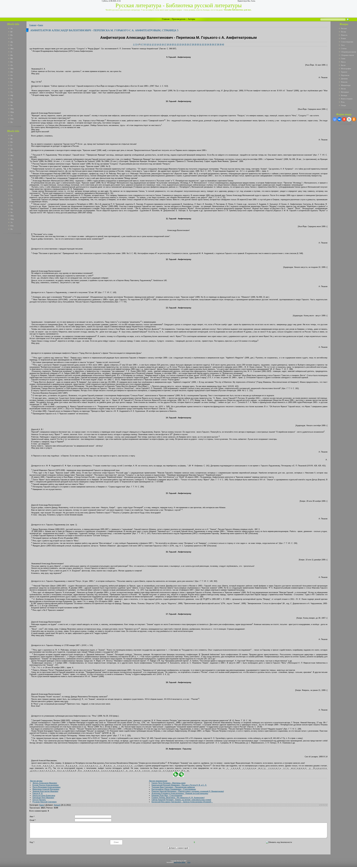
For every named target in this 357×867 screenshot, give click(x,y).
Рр (11, 82)
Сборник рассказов (348, 52)
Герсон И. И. (37, 793)
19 (170, 44)
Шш (12, 109)
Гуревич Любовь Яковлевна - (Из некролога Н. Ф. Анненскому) (178, 798)
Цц (11, 102)
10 (148, 44)
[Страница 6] (181, 776)
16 (163, 44)
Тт (11, 89)
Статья (343, 48)
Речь (343, 102)
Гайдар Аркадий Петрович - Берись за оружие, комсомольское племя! (181, 800)
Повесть (344, 35)
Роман (343, 38)
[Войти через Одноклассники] (354, 119)
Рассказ (344, 28)
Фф (11, 95)
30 (198, 44)
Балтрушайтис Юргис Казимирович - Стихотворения (174, 789)
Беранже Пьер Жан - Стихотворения (167, 795)
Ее (11, 45)
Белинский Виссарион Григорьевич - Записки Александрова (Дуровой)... (182, 802)
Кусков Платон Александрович (45, 785)
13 (155, 44)
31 (200, 44)
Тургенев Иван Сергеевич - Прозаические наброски (173, 787)
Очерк (343, 105)
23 (180, 44)
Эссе (343, 45)
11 (150, 44)
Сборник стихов (347, 55)
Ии (11, 55)
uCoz (188, 862)
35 (210, 44)
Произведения (178, 19)
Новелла (344, 82)
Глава (343, 58)
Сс (11, 85)
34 (208, 44)
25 (185, 44)
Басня (343, 65)
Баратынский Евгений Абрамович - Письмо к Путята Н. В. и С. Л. (179, 785)
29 (195, 44)
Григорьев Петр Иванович (43, 798)
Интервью (345, 92)
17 (165, 44)
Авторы (191, 19)
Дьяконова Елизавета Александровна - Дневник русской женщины (180, 793)
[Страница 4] (175, 776)
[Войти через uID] (335, 119)
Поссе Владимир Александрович (46, 787)
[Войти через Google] (349, 119)
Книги (40, 25)
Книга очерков (346, 99)
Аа (11, 28)
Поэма (343, 32)
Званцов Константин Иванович (45, 791)
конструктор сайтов (179, 862)
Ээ (11, 115)
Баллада (344, 95)
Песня (343, 89)
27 (190, 44)
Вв (11, 35)
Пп (11, 79)
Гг (11, 38)
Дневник (344, 79)
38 (218, 44)
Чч (11, 105)
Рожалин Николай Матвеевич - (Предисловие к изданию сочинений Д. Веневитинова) (188, 791)
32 (203, 44)
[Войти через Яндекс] (344, 119)
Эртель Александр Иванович (44, 783)
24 (183, 44)
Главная (165, 19)
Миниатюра (345, 85)
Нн (11, 72)
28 (193, 44)
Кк (11, 62)
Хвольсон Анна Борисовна (43, 795)
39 (220, 44)
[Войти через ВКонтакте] (339, 119)
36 (213, 44)
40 (223, 44)
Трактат (344, 72)
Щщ (12, 112)
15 (160, 44)
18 (168, 44)
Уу (11, 92)
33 (205, 44)
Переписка (345, 75)
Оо (11, 75)
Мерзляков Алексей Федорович (45, 789)
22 (178, 44)
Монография (346, 69)
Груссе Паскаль (39, 800)
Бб (11, 32)
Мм (11, 69)
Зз (11, 52)
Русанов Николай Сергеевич (44, 802)
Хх (11, 99)
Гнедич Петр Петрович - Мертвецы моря (168, 783)
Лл (11, 65)
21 (175, 44)
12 (153, 44)
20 (173, 44)
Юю (12, 119)
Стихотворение (347, 42)
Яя (11, 122)
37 (215, 44)
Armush (57, 805)
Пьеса (343, 62)
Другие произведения (158, 781)
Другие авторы (36, 781)
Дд (11, 42)
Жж (11, 48)
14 (158, 44)
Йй (11, 58)
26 (188, 44)
